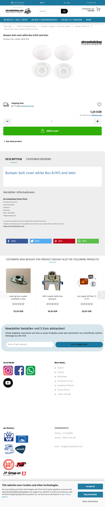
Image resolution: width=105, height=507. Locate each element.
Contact (60, 372)
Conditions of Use (65, 381)
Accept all (90, 486)
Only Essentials (90, 494)
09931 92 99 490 (69, 438)
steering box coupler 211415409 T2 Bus (18, 297)
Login (67, 3)
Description (13, 159)
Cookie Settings (64, 394)
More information (90, 501)
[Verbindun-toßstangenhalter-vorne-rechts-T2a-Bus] (52, 61)
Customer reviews (38, 159)
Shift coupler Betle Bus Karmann (52, 297)
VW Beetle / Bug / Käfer (15, 20)
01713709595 (67, 433)
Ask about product (14, 141)
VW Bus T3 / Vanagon (71, 20)
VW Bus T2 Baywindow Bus (44, 20)
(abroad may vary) (27, 106)
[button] (7, 121)
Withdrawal (62, 376)
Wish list (92, 3)
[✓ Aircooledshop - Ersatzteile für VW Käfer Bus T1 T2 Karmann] (18, 11)
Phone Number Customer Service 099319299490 (17, 3)
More (88, 20)
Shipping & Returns (65, 385)
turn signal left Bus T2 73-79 (86, 297)
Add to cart (52, 131)
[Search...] (64, 11)
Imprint (60, 368)
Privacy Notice (63, 390)
